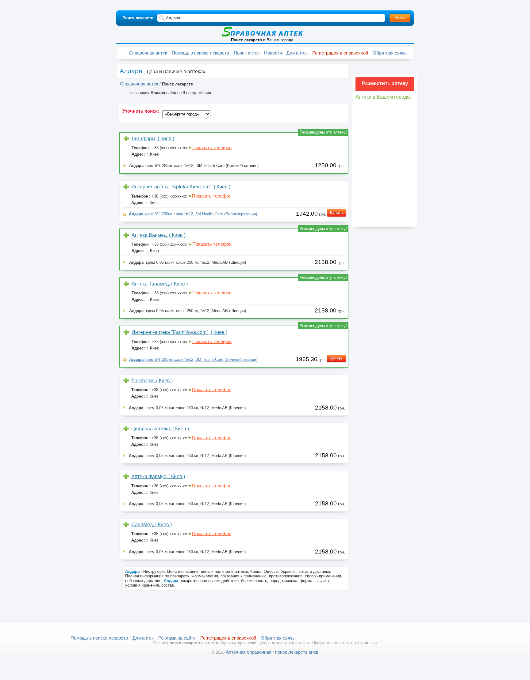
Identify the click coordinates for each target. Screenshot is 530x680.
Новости (273, 53)
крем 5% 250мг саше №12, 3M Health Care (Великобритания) (193, 214)
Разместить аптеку (385, 83)
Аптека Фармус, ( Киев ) (158, 476)
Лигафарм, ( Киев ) (153, 138)
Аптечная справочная (248, 652)
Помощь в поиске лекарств (200, 53)
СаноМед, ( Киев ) (151, 524)
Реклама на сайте (177, 638)
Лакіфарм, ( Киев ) (152, 380)
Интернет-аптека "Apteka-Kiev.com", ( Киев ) (180, 186)
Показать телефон (212, 147)
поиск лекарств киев (296, 652)
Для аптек (297, 53)
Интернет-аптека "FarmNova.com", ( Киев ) (179, 332)
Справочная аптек (148, 53)
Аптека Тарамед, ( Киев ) (160, 283)
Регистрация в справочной (340, 53)
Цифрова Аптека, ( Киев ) (160, 428)
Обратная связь (390, 53)
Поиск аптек (246, 53)
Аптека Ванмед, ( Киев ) (159, 235)
